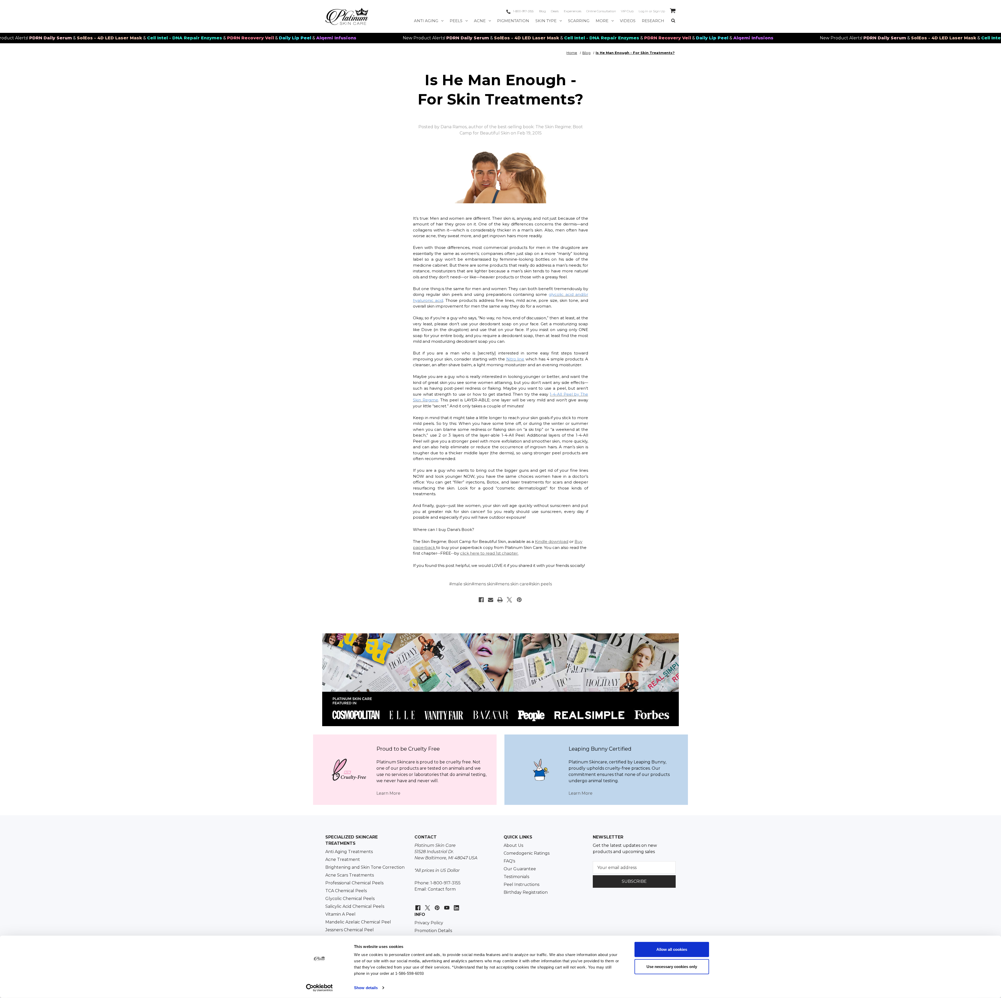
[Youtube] (446, 905)
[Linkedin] (456, 905)
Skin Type (546, 20)
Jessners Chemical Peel (349, 929)
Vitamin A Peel (340, 914)
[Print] (500, 600)
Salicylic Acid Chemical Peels (354, 906)
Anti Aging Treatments (349, 851)
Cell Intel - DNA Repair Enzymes (131, 37)
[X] (509, 600)
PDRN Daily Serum (414, 37)
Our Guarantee (520, 868)
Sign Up (659, 11)
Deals (555, 11)
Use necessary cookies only (671, 966)
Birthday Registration (526, 892)
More (602, 20)
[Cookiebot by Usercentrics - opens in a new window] (319, 988)
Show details (366, 987)
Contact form (442, 889)
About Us (513, 845)
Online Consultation (601, 11)
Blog (542, 11)
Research (653, 20)
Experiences (572, 11)
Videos (628, 20)
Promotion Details (433, 930)
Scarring (578, 20)
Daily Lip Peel (242, 37)
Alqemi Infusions (283, 37)
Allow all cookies (671, 949)
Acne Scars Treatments (349, 875)
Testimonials (516, 876)
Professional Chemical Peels (354, 882)
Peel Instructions (521, 884)
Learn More (388, 793)
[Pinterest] (519, 600)
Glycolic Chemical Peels (350, 898)
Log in (643, 11)
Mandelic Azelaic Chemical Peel (358, 922)
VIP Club (627, 11)
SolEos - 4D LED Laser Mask (56, 37)
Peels (456, 20)
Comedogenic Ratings (527, 853)
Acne (480, 20)
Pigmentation (513, 20)
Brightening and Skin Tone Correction (365, 867)
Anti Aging (426, 20)
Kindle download (551, 541)
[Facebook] (481, 600)
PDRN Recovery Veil (197, 37)
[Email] (490, 600)
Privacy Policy (428, 922)
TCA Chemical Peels (346, 890)
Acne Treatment (342, 859)
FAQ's (509, 861)
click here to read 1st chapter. (489, 553)
